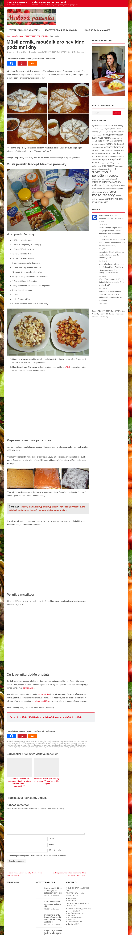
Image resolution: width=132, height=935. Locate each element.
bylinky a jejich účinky (105, 126)
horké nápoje (28, 688)
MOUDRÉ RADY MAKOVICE (97, 30)
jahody (106, 135)
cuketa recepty (117, 126)
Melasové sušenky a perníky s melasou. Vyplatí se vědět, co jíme (46, 781)
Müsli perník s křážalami (20, 743)
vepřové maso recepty (104, 193)
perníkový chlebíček (40, 701)
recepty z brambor (114, 147)
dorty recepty (108, 129)
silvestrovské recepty (99, 179)
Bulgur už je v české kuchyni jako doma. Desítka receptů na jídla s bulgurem (110, 230)
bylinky (95, 126)
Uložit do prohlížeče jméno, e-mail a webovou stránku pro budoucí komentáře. (38, 856)
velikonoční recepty (104, 185)
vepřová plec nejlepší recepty (106, 188)
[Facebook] (12, 63)
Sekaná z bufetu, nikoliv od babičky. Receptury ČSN (111, 255)
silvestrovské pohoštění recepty (105, 173)
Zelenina (71, 901)
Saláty (70, 920)
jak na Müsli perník (32, 741)
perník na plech (64, 743)
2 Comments (55, 895)
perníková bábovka (23, 745)
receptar (11, 52)
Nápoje (70, 915)
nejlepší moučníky (52, 743)
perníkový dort (44, 694)
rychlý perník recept (23, 747)
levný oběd (113, 141)
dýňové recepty (103, 132)
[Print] (32, 63)
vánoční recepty (114, 198)
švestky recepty (100, 202)
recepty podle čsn (115, 144)
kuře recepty (103, 141)
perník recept (11, 745)
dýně (114, 129)
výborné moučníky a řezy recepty (57, 747)
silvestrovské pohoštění (108, 169)
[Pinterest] (22, 63)
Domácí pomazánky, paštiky (77, 909)
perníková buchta (37, 745)
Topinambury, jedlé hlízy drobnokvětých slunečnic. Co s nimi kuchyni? (111, 282)
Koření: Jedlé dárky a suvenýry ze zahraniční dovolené (53, 890)
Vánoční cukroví (73, 922)
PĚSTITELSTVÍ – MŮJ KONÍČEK (23, 30)
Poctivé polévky (73, 917)
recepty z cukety (98, 150)
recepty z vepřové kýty (106, 163)
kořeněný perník (45, 741)
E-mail (52, 844)
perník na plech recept (78, 743)
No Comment (79, 52)
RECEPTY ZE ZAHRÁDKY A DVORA (61, 30)
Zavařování (72, 924)
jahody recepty (116, 135)
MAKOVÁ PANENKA (17, 3)
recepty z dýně (112, 150)
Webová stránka (55, 850)
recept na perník (67, 745)
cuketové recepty (97, 129)
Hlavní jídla (72, 911)
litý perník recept (58, 741)
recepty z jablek (113, 156)
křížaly (68, 367)
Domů (94, 311)
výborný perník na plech (78, 747)
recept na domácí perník (52, 745)
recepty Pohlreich (97, 147)
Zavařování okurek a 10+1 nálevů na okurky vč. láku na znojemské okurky (112, 243)
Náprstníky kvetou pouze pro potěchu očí (52, 903)
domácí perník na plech (17, 741)
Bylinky (70, 898)
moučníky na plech (70, 741)
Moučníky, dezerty (37, 52)
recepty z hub (102, 156)
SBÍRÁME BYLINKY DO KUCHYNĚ (55, 3)
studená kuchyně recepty (106, 182)
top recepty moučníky (38, 747)
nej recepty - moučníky (37, 743)
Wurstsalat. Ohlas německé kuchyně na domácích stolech (112, 218)
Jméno (52, 839)
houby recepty (114, 132)
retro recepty (107, 165)
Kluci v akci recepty (101, 137)
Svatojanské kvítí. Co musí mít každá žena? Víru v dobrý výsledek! (52, 918)
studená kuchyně (111, 179)
